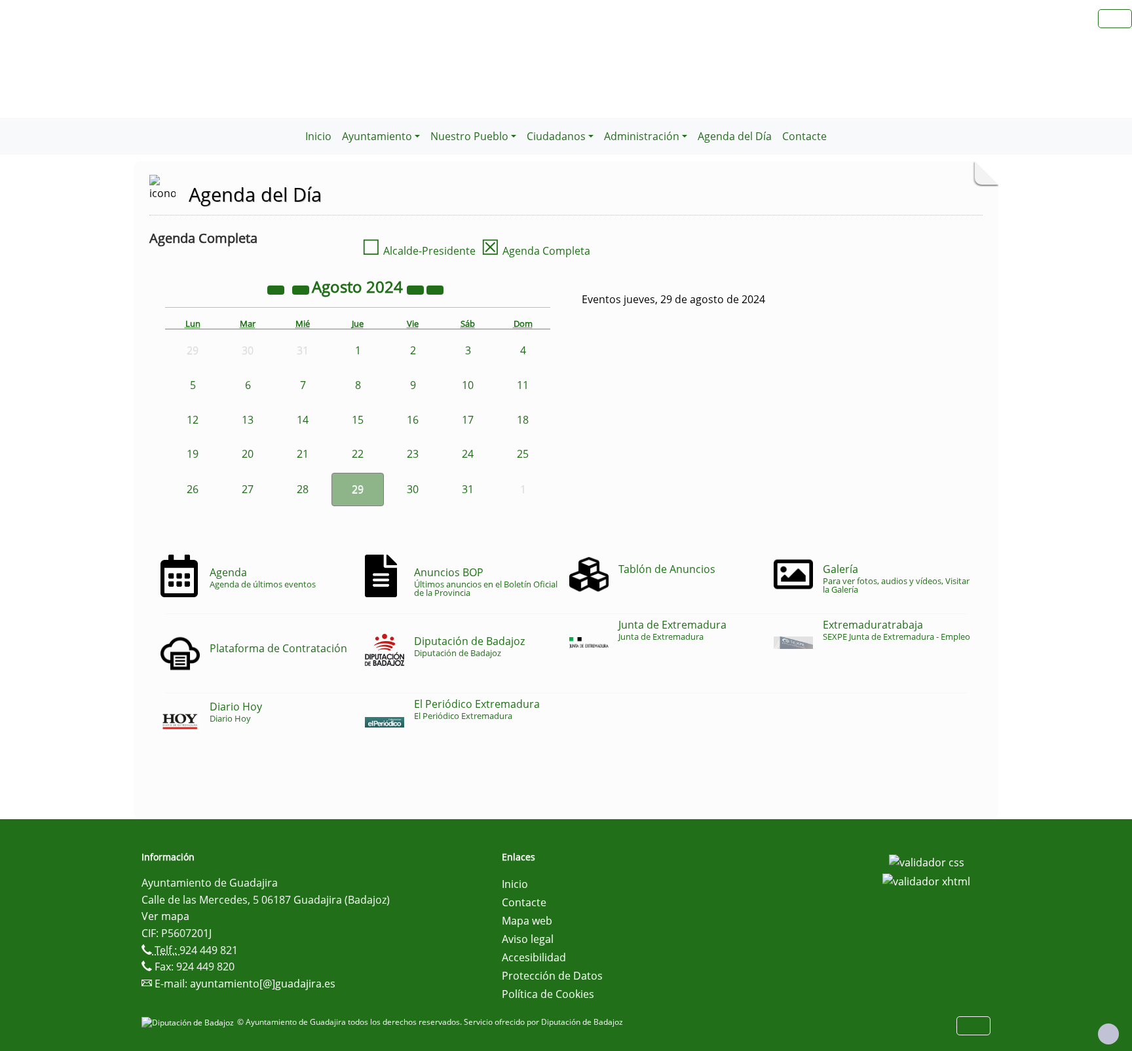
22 (358, 454)
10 (468, 385)
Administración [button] (641, 136)
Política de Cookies (548, 994)
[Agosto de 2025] (416, 289)
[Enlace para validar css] (926, 861)
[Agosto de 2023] (277, 289)
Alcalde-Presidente (419, 251)
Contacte (804, 136)
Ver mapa (165, 916)
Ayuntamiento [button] (377, 136)
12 (192, 420)
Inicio (318, 136)
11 (523, 385)
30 (413, 489)
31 (468, 489)
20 (248, 454)
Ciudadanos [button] (556, 136)
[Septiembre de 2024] (434, 289)
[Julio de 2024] (302, 289)
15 (358, 420)
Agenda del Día (735, 136)
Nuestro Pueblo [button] (469, 136)
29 (358, 489)
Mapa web (527, 920)
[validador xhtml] (926, 881)
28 (303, 489)
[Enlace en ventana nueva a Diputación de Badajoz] (189, 1021)
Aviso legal (528, 939)
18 (523, 420)
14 (303, 420)
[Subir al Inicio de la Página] (1108, 1033)
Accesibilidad (534, 957)
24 (468, 454)
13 (248, 420)
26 (192, 489)
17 (468, 420)
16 (413, 420)
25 (523, 454)
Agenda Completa (535, 251)
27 (248, 489)
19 (192, 454)
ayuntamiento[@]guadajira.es (262, 983)
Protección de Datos (552, 975)
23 (413, 454)
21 (303, 454)
